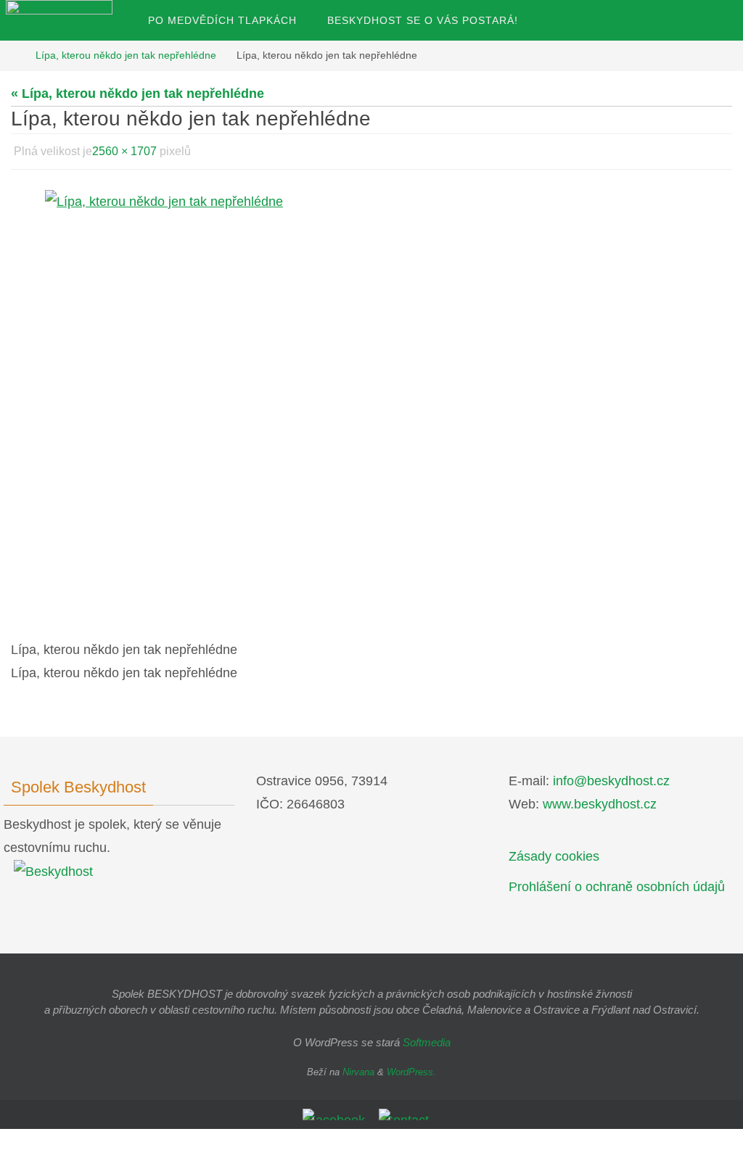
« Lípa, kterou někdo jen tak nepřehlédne (137, 93)
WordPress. (411, 1067)
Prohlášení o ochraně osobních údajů (617, 882)
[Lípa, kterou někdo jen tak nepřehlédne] (371, 403)
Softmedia (427, 1039)
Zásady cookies (554, 852)
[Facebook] (336, 1111)
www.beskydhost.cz (600, 800)
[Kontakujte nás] (406, 1111)
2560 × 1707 (124, 149)
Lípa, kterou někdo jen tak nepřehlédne (126, 55)
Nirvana (358, 1067)
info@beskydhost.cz (611, 776)
